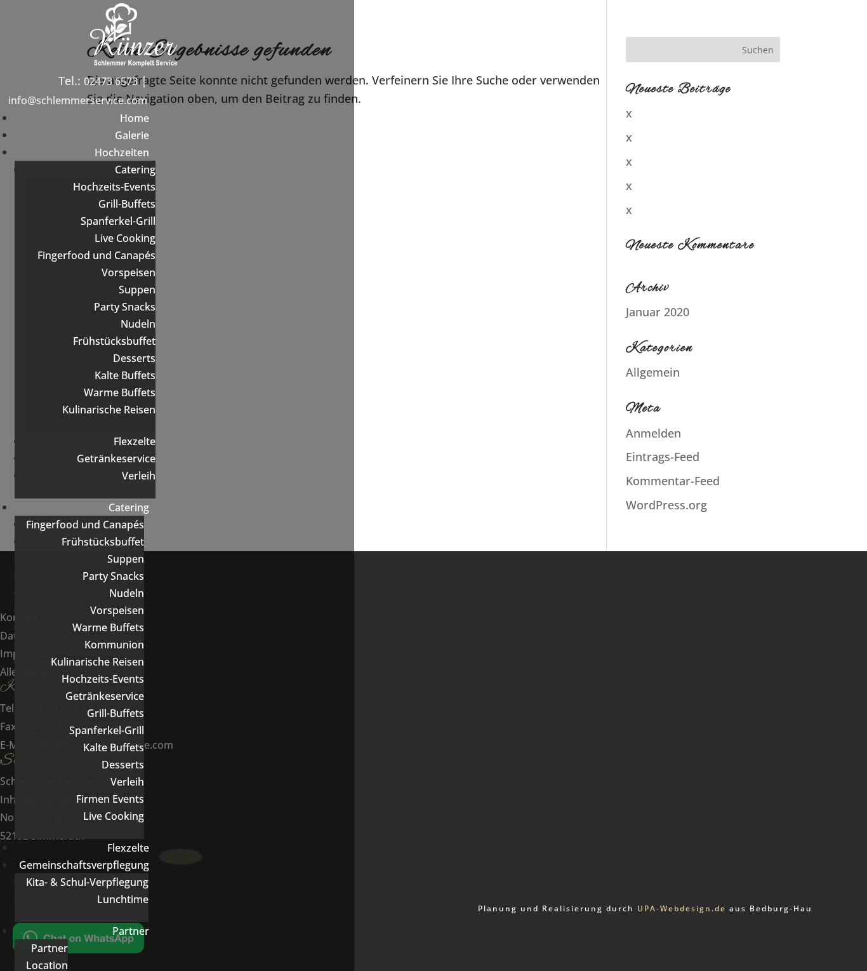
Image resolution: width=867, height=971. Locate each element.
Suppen (137, 290)
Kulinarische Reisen (109, 410)
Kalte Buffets (125, 375)
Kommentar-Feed (673, 480)
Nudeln (138, 324)
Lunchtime (123, 899)
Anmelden (653, 433)
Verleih (139, 476)
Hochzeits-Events (114, 187)
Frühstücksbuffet (114, 341)
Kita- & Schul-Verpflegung (87, 882)
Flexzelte (135, 441)
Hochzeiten (122, 152)
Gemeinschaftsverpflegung (84, 865)
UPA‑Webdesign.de (681, 908)
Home (134, 118)
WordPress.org (666, 504)
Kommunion (114, 645)
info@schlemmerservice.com (77, 100)
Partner (130, 931)
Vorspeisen (129, 272)
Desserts (134, 358)
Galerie (132, 135)
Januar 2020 (657, 311)
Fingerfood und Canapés (96, 255)
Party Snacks (125, 307)
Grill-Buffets (127, 204)
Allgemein (653, 372)
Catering (135, 170)
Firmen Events (110, 799)
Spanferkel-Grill (118, 221)
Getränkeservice (116, 458)
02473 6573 (111, 81)
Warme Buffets (120, 392)
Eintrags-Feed (662, 456)
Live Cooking (125, 238)
